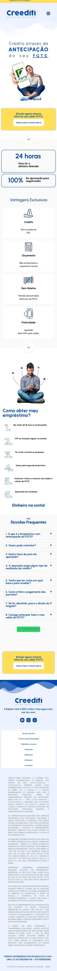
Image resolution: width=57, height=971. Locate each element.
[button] (30, 535)
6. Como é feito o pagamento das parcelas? (26, 593)
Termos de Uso (28, 733)
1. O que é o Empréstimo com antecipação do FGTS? (23, 535)
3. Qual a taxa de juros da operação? (21, 555)
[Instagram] (28, 720)
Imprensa (28, 749)
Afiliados (28, 760)
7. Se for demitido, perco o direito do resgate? (27, 605)
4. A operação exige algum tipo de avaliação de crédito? (26, 567)
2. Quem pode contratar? (21, 545)
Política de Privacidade (28, 739)
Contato (28, 765)
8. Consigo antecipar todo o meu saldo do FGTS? (25, 616)
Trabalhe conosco (29, 744)
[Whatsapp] (35, 720)
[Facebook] (22, 720)
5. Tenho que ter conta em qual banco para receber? (24, 582)
